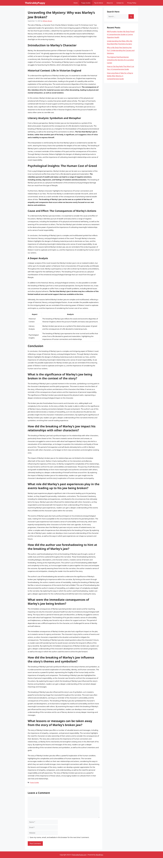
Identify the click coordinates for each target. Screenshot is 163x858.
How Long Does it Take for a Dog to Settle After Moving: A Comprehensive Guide (120, 76)
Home (76, 3)
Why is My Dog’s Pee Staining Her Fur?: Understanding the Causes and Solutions (120, 50)
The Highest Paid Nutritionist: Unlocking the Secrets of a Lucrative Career (120, 60)
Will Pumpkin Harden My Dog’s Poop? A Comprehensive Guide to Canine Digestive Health (121, 34)
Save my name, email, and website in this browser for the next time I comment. (59, 837)
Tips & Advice (98, 3)
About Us (110, 3)
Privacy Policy (131, 3)
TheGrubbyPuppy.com (79, 855)
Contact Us (119, 3)
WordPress (99, 855)
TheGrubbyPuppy (35, 2)
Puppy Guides (85, 3)
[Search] (131, 16)
